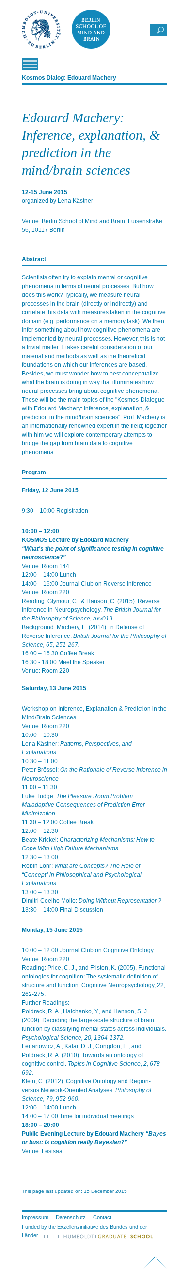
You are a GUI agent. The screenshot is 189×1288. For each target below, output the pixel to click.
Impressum (35, 1217)
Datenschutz (71, 1217)
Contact (102, 1217)
